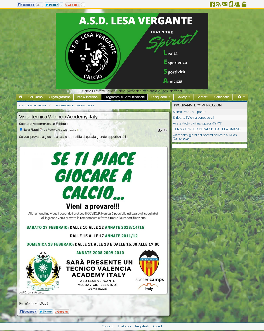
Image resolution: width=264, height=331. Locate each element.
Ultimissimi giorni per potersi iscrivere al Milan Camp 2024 (205, 136)
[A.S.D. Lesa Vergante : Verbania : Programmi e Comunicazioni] (132, 88)
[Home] (20, 97)
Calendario (222, 97)
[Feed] (218, 6)
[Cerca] (241, 97)
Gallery (182, 97)
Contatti (202, 97)
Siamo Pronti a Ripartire (189, 112)
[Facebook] (212, 6)
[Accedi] (244, 6)
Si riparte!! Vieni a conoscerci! (193, 117)
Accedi (157, 326)
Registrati (142, 326)
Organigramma (60, 97)
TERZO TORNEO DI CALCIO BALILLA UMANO (207, 129)
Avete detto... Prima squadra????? (197, 123)
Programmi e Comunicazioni (124, 97)
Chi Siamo (35, 97)
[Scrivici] (225, 6)
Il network (124, 326)
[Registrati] (237, 6)
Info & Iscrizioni (87, 97)
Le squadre (159, 97)
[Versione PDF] (231, 6)
